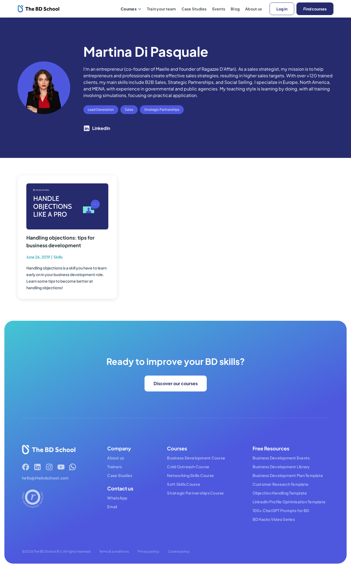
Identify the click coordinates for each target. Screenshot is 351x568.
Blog (235, 8)
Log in (281, 8)
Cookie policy (178, 551)
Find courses (315, 8)
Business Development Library (281, 466)
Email (112, 506)
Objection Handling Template (280, 492)
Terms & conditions (114, 551)
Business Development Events (281, 457)
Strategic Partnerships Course (195, 492)
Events (218, 8)
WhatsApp (117, 497)
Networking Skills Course (190, 475)
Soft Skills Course (183, 484)
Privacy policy (148, 551)
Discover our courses (176, 383)
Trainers (114, 466)
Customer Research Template (281, 484)
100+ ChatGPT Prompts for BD (281, 510)
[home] (39, 9)
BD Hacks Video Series (274, 519)
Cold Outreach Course (188, 466)
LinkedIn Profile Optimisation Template (289, 501)
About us (253, 8)
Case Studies (194, 8)
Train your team (161, 8)
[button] (131, 9)
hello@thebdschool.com (45, 477)
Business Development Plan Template (288, 475)
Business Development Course (196, 457)
